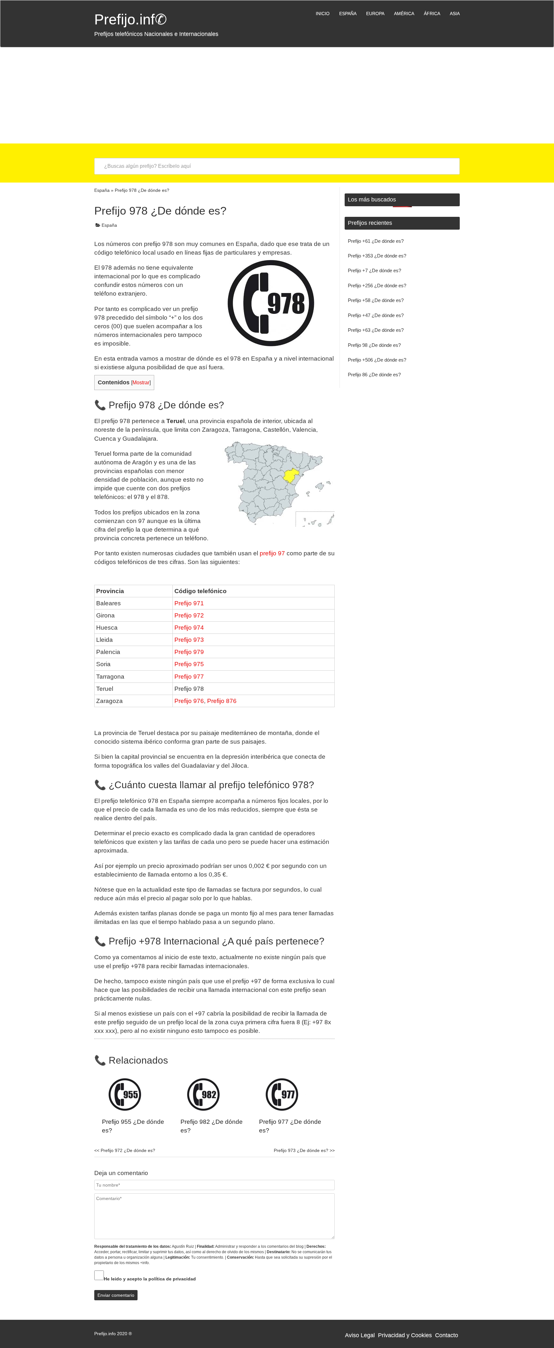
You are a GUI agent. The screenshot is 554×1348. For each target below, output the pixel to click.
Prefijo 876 (222, 701)
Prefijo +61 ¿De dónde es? (376, 241)
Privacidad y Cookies (405, 1335)
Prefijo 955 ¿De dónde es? (133, 1126)
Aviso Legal (360, 1335)
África (432, 13)
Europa (375, 13)
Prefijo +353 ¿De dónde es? (377, 255)
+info (144, 1263)
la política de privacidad (169, 1278)
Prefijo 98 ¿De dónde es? (374, 345)
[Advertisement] (277, 95)
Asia (455, 13)
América (404, 13)
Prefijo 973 (189, 639)
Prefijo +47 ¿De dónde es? (376, 315)
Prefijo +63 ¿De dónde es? (376, 330)
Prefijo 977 (189, 676)
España (348, 13)
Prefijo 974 (189, 627)
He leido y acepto (150, 1278)
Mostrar (140, 382)
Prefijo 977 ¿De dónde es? (290, 1126)
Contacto (446, 1335)
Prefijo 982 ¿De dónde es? (211, 1126)
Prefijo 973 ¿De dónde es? (304, 1150)
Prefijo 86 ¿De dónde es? (374, 374)
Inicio (323, 13)
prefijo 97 (272, 553)
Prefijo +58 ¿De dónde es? (376, 300)
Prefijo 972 (189, 615)
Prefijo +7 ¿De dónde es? (374, 270)
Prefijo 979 (189, 652)
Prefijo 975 (189, 664)
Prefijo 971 (189, 603)
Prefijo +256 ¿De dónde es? (377, 285)
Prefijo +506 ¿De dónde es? (377, 360)
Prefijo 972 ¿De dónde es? (124, 1150)
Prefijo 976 (189, 701)
